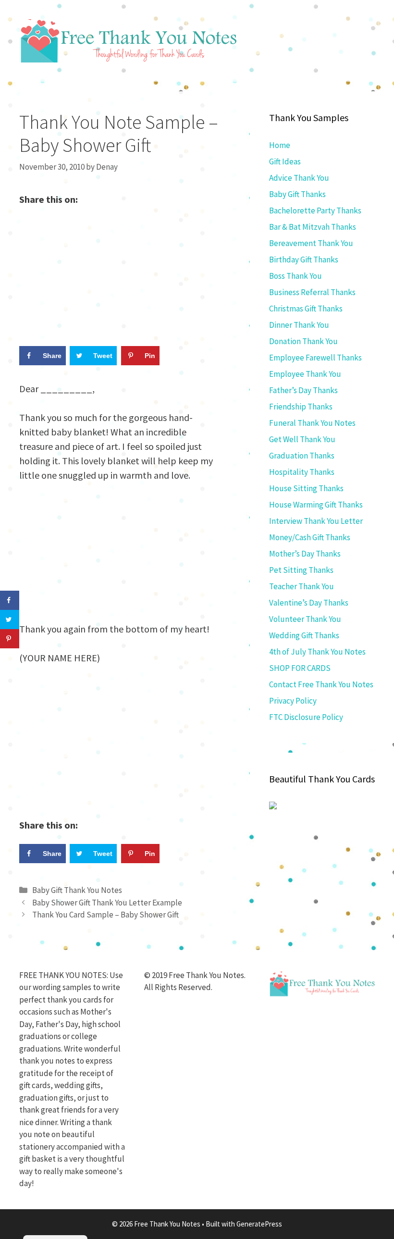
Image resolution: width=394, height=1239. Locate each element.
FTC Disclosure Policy (306, 717)
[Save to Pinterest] (9, 638)
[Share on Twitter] (9, 619)
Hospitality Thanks (301, 472)
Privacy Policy (293, 700)
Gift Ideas (285, 161)
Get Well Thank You (302, 439)
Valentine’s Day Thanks (308, 602)
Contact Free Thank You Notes (321, 684)
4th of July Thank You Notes (317, 651)
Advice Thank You (299, 178)
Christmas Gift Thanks (306, 308)
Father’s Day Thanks (303, 390)
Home (279, 145)
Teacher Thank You (301, 586)
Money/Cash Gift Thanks (309, 537)
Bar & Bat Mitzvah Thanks (312, 227)
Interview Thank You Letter (316, 521)
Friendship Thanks (300, 406)
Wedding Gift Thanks (304, 635)
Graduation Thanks (301, 455)
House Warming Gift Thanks (316, 504)
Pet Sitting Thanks (301, 570)
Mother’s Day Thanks (305, 553)
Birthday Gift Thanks (303, 259)
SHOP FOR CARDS (300, 668)
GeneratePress (259, 1223)
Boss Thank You (295, 276)
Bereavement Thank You (311, 243)
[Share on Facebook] (9, 600)
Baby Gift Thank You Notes (77, 890)
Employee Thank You (305, 374)
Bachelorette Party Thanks (315, 210)
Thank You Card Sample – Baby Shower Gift (105, 914)
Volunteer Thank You (305, 619)
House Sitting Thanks (306, 488)
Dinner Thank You (299, 325)
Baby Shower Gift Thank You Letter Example (107, 902)
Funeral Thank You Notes (312, 423)
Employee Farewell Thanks (315, 357)
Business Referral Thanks (312, 292)
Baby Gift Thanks (297, 194)
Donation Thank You (303, 341)
